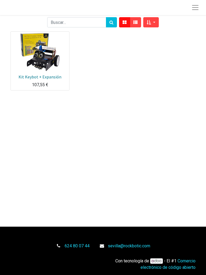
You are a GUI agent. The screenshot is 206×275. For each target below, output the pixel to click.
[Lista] (135, 22)
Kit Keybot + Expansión (40, 76)
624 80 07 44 (77, 245)
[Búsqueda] (111, 22)
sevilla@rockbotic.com (129, 245)
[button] (151, 22)
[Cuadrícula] (124, 22)
